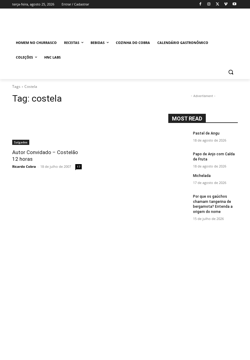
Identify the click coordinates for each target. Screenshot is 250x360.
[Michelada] (178, 180)
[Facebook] (200, 4)
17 (78, 166)
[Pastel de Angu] (178, 138)
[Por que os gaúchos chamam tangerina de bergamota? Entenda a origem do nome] (178, 201)
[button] (230, 72)
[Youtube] (234, 4)
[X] (217, 4)
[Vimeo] (225, 4)
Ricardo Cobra (24, 166)
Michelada (202, 176)
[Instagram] (208, 4)
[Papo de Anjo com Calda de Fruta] (178, 159)
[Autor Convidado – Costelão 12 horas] (47, 127)
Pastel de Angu (206, 133)
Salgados (20, 142)
